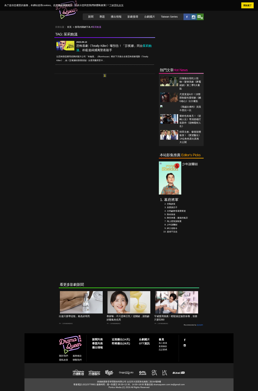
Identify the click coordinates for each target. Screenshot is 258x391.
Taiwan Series (169, 16)
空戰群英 (171, 204)
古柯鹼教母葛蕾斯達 (176, 211)
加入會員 (163, 343)
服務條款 (77, 355)
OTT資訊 (144, 343)
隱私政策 (63, 360)
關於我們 (63, 355)
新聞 (90, 16)
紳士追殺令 (172, 228)
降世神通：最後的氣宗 (177, 218)
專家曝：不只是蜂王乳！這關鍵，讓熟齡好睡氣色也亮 (128, 318)
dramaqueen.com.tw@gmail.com (169, 384)
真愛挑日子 (172, 207)
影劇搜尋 (133, 16)
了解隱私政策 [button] (116, 5)
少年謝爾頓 (172, 224)
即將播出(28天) (121, 343)
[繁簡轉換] (200, 16)
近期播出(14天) (121, 339)
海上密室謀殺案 (174, 221)
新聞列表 (97, 339)
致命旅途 (171, 214)
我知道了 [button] (247, 5)
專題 (102, 16)
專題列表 (97, 343)
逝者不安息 (172, 231)
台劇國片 (149, 16)
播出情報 (116, 16)
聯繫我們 (77, 360)
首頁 (69, 27)
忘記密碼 (163, 349)
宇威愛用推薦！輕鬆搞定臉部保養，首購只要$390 (175, 318)
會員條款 (163, 346)
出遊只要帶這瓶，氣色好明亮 (74, 316)
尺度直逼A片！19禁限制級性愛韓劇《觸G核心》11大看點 (190, 97)
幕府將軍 (171, 200)
